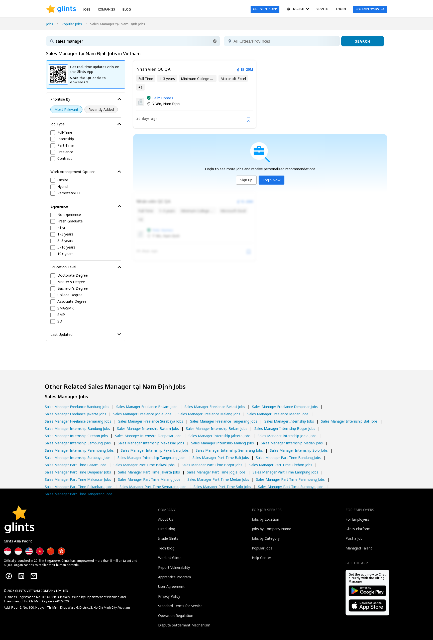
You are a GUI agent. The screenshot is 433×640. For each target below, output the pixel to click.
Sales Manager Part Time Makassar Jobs (78, 479)
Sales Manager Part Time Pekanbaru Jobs (79, 486)
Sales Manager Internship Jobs (289, 421)
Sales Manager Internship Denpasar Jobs (148, 435)
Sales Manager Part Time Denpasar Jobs (78, 472)
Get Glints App (265, 9)
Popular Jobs (71, 24)
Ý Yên (156, 103)
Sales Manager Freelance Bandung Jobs (77, 406)
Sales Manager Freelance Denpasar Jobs (285, 406)
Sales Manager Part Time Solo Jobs (222, 486)
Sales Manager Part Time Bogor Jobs (212, 464)
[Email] (34, 576)
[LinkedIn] (21, 576)
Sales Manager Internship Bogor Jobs (284, 428)
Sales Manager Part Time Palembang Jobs (290, 479)
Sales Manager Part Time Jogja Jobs (216, 472)
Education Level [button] (63, 267)
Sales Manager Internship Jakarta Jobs (219, 435)
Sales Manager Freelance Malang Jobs (209, 414)
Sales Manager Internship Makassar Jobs (151, 443)
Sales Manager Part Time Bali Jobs (220, 457)
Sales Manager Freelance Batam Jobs (146, 406)
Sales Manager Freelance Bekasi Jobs (214, 406)
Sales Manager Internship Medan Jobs (292, 443)
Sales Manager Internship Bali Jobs (349, 421)
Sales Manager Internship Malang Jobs (222, 443)
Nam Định (171, 103)
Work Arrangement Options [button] (72, 171)
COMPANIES (106, 9)
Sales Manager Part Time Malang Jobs (149, 479)
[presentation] (61, 9)
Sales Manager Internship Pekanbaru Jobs (155, 450)
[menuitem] (298, 9)
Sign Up (246, 180)
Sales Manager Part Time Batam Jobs (75, 464)
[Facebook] (9, 576)
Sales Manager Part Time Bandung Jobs (288, 457)
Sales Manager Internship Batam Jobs (148, 428)
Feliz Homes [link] (162, 98)
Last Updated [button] (61, 334)
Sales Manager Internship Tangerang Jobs (151, 457)
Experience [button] (59, 206)
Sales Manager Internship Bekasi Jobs (216, 428)
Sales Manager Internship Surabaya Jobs (78, 457)
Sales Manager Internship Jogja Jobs (287, 435)
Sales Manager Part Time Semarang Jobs (153, 486)
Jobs (86, 9)
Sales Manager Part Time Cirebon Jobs (280, 464)
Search (362, 41)
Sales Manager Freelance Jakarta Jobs (75, 414)
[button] (214, 41)
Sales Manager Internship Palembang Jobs (79, 450)
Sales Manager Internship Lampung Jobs (78, 443)
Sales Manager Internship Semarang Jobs (229, 450)
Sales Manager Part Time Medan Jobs (218, 479)
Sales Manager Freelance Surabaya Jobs (150, 421)
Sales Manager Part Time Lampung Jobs (285, 472)
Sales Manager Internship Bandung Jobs (77, 428)
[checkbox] (85, 132)
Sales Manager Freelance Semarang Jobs (78, 421)
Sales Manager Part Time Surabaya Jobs (290, 486)
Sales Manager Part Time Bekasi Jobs (144, 464)
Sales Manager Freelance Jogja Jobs (142, 414)
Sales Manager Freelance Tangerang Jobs (223, 421)
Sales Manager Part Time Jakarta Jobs (149, 472)
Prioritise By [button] (60, 99)
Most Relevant (66, 109)
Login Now (271, 180)
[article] (194, 94)
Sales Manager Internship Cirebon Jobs (76, 435)
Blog (127, 9)
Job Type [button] (57, 124)
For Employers (367, 9)
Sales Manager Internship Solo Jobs (299, 450)
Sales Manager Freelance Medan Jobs (277, 414)
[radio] (66, 109)
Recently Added (101, 109)
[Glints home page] (61, 9)
